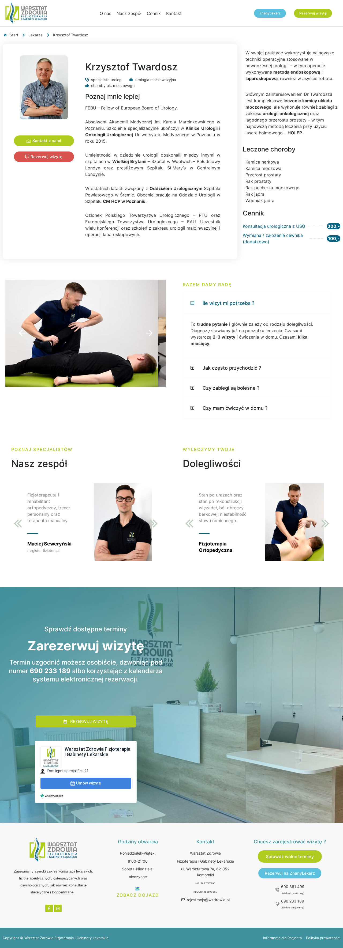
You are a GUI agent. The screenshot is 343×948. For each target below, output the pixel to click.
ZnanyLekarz (270, 13)
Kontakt (174, 13)
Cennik (154, 13)
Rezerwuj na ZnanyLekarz (290, 873)
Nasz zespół (129, 13)
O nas (105, 13)
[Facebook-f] (49, 908)
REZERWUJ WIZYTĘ (89, 721)
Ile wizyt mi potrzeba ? (228, 303)
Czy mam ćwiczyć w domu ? (235, 408)
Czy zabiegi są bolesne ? (231, 388)
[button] (22, 333)
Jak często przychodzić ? (232, 368)
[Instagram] (58, 908)
